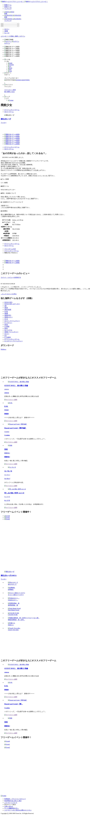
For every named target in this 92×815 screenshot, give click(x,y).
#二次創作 (7, 337)
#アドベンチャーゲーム (11, 110)
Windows (3, 349)
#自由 (6, 324)
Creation (6, 431)
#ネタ (6, 319)
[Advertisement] (33, 128)
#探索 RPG (7, 315)
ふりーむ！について (10, 802)
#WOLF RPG (8, 302)
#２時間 (6, 326)
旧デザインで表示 (10, 804)
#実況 (6, 307)
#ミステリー (8, 323)
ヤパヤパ (7, 475)
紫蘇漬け (7, 453)
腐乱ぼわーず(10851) (9, 575)
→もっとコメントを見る (9, 294)
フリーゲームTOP (10, 249)
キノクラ (7, 496)
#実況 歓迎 (7, 309)
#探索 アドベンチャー (11, 332)
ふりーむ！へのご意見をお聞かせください (18, 810)
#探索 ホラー (8, 317)
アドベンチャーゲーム (11, 251)
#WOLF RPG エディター (12, 304)
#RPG (6, 328)
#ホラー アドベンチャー (12, 321)
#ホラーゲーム (9, 112)
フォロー (3, 122)
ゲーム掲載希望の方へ (11, 808)
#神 (5, 306)
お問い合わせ (8, 806)
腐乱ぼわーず (6, 119)
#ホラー (6, 29)
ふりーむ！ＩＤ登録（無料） (10, 36)
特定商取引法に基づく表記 (13, 801)
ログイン (22, 36)
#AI (5, 335)
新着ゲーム (8, 5)
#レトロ (6, 33)
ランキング (8, 8)
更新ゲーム (8, 7)
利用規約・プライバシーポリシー (15, 799)
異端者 (6, 410)
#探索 (6, 31)
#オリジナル (8, 330)
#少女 (6, 311)
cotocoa (6, 389)
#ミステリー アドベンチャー (13, 341)
